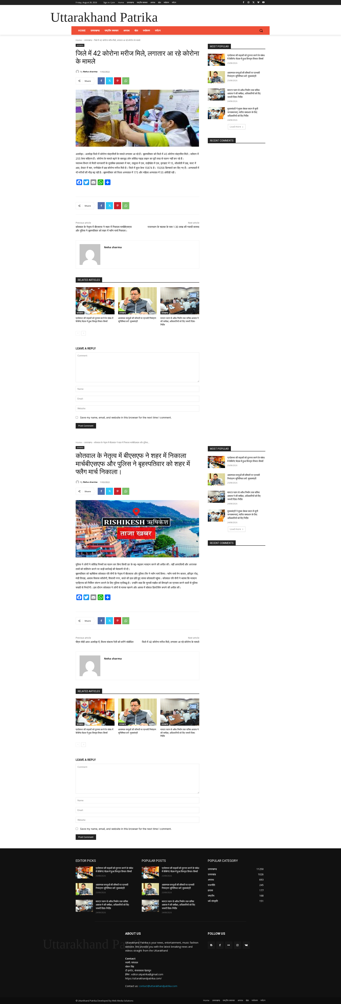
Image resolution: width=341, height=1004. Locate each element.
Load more (235, 126)
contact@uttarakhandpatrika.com (158, 986)
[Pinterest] (117, 80)
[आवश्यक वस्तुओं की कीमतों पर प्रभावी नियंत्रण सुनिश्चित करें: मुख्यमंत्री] (137, 300)
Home (79, 40)
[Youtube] (263, 3)
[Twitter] (253, 3)
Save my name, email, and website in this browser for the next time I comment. (126, 417)
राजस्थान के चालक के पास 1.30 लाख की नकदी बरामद (173, 227)
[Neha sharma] (78, 71)
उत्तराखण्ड (88, 40)
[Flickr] (228, 945)
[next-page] (83, 333)
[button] (261, 30)
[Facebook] (244, 3)
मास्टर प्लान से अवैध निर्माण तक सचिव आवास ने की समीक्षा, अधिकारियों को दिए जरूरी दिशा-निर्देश (179, 321)
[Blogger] (211, 945)
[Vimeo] (258, 3)
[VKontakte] (246, 945)
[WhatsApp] (125, 80)
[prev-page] (78, 333)
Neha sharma (90, 71)
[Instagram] (249, 3)
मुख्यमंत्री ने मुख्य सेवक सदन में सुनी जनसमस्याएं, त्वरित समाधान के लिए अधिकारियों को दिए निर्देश (242, 112)
